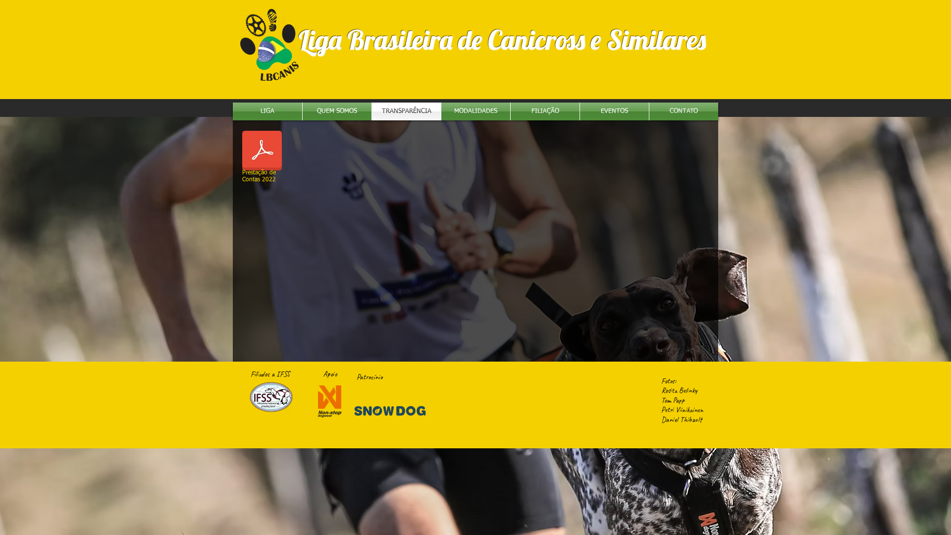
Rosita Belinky (679, 390)
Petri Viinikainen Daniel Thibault (682, 415)
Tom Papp (673, 400)
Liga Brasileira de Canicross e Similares (502, 39)
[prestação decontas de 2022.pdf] (262, 151)
